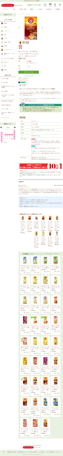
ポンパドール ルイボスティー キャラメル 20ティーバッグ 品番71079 (43, 225)
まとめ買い (40, 9)
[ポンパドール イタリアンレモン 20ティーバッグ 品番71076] (45, 341)
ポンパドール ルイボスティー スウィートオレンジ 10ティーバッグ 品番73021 (35, 388)
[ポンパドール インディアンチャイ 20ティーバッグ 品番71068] (25, 320)
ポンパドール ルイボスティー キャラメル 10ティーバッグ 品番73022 (57, 225)
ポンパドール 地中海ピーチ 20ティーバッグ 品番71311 (25, 347)
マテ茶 (5, 38)
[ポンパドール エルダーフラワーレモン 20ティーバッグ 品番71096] (25, 300)
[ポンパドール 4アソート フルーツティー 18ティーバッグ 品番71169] (35, 423)
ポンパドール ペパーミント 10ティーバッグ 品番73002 (45, 266)
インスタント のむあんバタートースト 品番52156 (36, 224)
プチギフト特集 (4, 82)
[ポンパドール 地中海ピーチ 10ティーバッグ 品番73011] (56, 320)
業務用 (31, 9)
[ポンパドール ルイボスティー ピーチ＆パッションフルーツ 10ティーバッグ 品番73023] (23, 218)
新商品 (5, 27)
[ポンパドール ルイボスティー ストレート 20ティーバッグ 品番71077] (50, 218)
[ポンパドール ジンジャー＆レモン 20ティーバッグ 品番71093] (43, 233)
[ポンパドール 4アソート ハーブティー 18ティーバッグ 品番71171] (56, 402)
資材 (5, 66)
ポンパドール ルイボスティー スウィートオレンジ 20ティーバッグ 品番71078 (45, 388)
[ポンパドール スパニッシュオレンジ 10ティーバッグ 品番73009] (56, 341)
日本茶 (5, 45)
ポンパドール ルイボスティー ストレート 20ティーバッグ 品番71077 (50, 225)
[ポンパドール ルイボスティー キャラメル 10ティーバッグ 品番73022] (57, 218)
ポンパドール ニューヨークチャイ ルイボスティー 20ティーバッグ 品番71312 (45, 327)
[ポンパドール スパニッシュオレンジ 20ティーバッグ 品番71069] (25, 361)
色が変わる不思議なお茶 (6, 105)
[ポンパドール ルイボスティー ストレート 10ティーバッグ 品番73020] (50, 233)
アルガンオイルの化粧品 (9, 58)
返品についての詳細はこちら (24, 78)
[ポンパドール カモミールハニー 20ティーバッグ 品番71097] (45, 300)
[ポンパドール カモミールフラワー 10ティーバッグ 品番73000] (57, 233)
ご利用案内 (57, 9)
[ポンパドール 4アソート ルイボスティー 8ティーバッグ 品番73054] (45, 423)
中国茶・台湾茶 (22, 9)
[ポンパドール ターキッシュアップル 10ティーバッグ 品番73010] (35, 361)
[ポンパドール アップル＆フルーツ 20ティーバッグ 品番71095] (45, 280)
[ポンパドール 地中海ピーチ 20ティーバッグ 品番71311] (25, 341)
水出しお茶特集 (4, 91)
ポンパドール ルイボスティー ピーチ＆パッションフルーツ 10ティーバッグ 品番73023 (23, 226)
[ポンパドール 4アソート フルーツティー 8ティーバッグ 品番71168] (25, 423)
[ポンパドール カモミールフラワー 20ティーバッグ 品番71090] (35, 260)
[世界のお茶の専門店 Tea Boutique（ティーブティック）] (11, 6)
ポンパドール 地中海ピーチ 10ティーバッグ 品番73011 (55, 326)
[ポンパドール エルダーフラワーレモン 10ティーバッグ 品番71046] (56, 280)
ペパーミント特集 (4, 108)
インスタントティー (8, 49)
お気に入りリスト (8, 14)
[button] (19, 27)
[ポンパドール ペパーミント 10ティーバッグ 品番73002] (45, 260)
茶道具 (5, 69)
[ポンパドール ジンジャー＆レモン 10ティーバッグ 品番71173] (25, 280)
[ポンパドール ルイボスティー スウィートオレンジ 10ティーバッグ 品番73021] (36, 233)
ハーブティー (6, 9)
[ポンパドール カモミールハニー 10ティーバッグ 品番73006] (35, 300)
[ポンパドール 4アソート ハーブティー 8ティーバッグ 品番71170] (45, 402)
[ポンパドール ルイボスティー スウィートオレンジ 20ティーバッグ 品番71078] (29, 218)
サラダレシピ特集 (4, 78)
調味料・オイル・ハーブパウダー (9, 54)
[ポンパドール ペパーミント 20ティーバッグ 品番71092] (56, 260)
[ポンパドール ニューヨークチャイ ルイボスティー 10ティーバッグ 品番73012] (35, 320)
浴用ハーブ (6, 62)
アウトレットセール (5, 117)
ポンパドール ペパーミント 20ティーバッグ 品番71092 (55, 266)
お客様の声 (48, 9)
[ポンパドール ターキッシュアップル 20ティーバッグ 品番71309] (45, 361)
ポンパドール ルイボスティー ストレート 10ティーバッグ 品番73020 (50, 240)
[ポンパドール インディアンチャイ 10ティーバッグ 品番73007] (56, 300)
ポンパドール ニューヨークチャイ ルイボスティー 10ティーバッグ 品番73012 (35, 327)
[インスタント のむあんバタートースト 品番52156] (36, 218)
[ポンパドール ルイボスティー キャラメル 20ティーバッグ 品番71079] (43, 218)
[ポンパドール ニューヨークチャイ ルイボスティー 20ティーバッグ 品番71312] (45, 320)
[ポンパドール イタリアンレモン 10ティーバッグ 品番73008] (35, 341)
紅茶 (14, 9)
